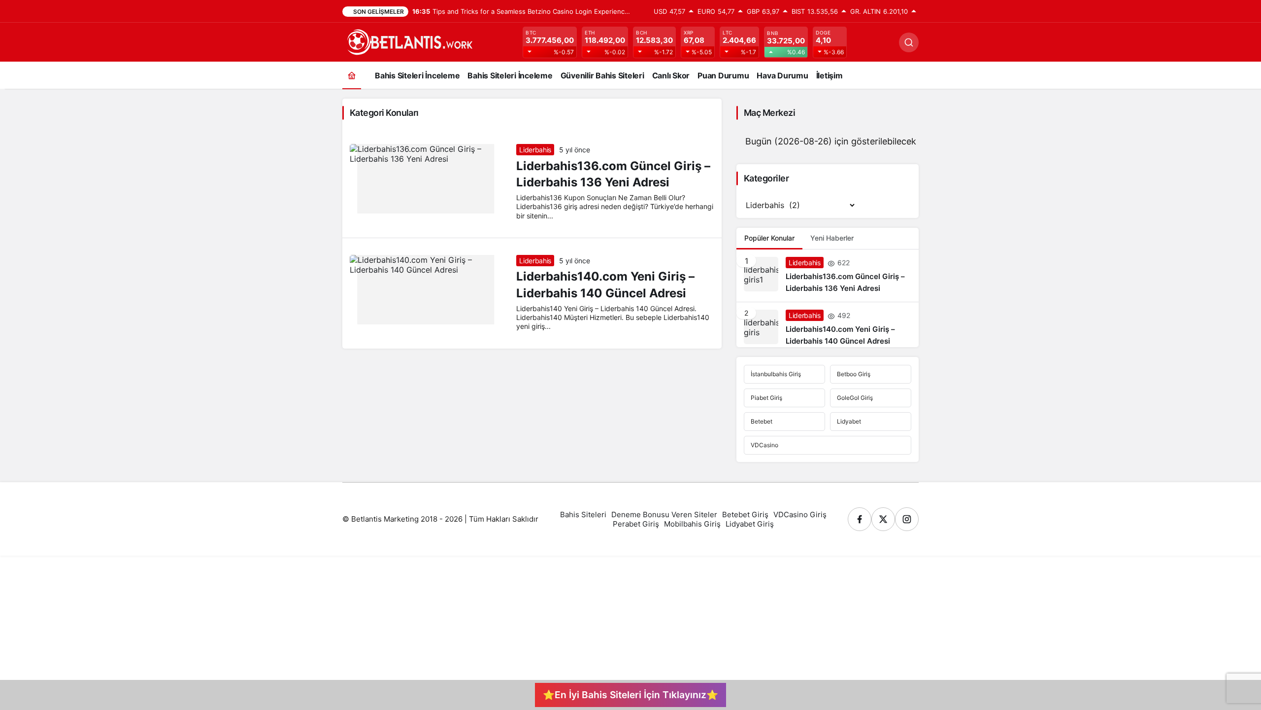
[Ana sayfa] (351, 75)
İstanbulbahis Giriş (776, 374)
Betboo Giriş (853, 374)
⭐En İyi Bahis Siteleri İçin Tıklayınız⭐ (630, 695)
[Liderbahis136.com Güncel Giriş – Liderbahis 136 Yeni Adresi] (827, 275)
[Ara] (909, 42)
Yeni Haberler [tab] (832, 238)
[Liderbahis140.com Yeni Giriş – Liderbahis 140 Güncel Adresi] (827, 324)
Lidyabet (849, 421)
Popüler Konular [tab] (769, 238)
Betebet (761, 421)
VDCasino (764, 445)
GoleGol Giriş (855, 397)
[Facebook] (859, 519)
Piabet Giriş (766, 397)
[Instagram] (907, 519)
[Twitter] (883, 519)
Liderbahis (535, 149)
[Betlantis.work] (408, 41)
